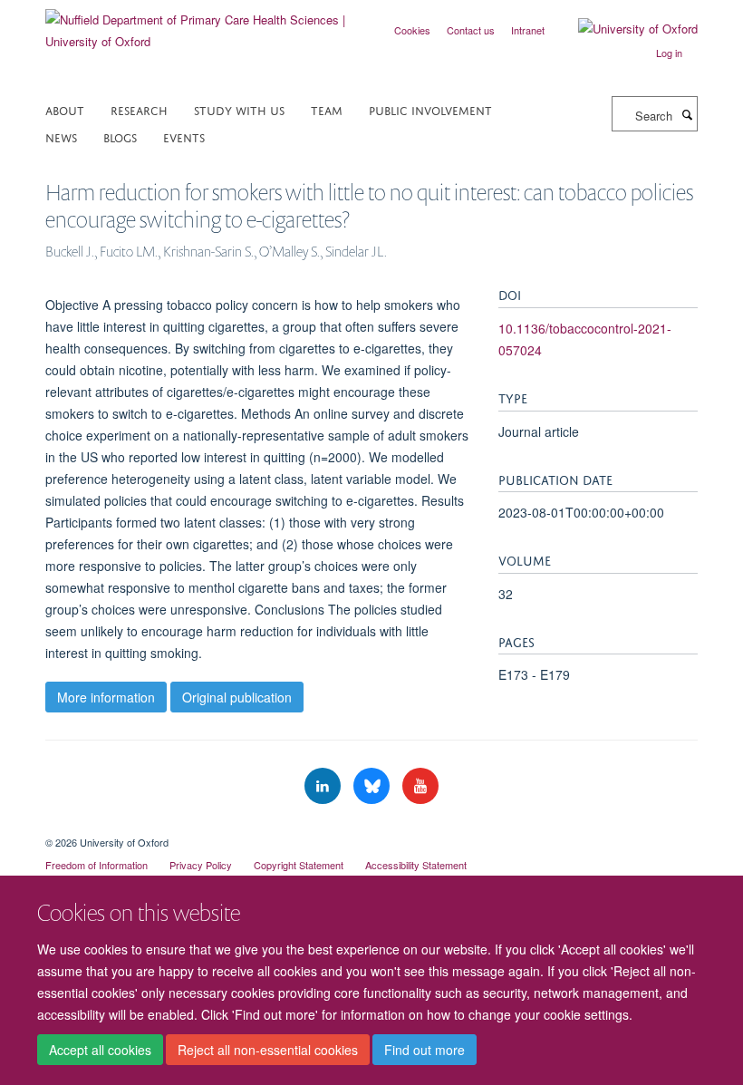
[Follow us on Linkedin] (324, 786)
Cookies (412, 30)
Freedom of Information (96, 864)
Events (184, 136)
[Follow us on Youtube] (420, 786)
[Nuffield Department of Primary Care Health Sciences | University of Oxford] (201, 24)
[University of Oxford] (624, 29)
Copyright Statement (298, 864)
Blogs (120, 136)
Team (327, 109)
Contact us (471, 30)
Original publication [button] (237, 697)
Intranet (528, 30)
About (64, 109)
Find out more (424, 1050)
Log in (669, 52)
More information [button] (106, 697)
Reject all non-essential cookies (268, 1050)
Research (139, 109)
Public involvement (430, 109)
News (61, 136)
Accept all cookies (100, 1050)
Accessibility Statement (416, 864)
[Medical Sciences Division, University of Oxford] (371, 826)
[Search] (687, 114)
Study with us (239, 109)
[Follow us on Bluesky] (373, 786)
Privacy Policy (200, 864)
